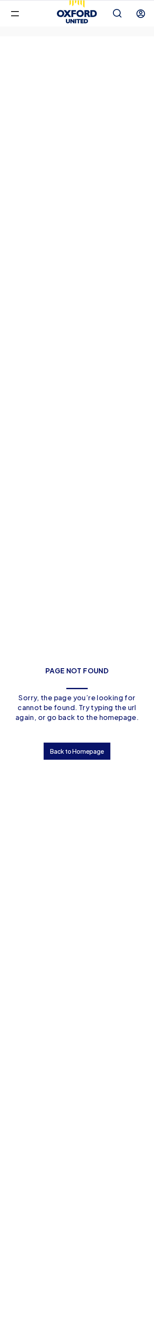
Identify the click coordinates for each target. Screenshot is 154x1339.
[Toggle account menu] (141, 14)
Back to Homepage (77, 751)
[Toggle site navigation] (15, 13)
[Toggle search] (117, 14)
